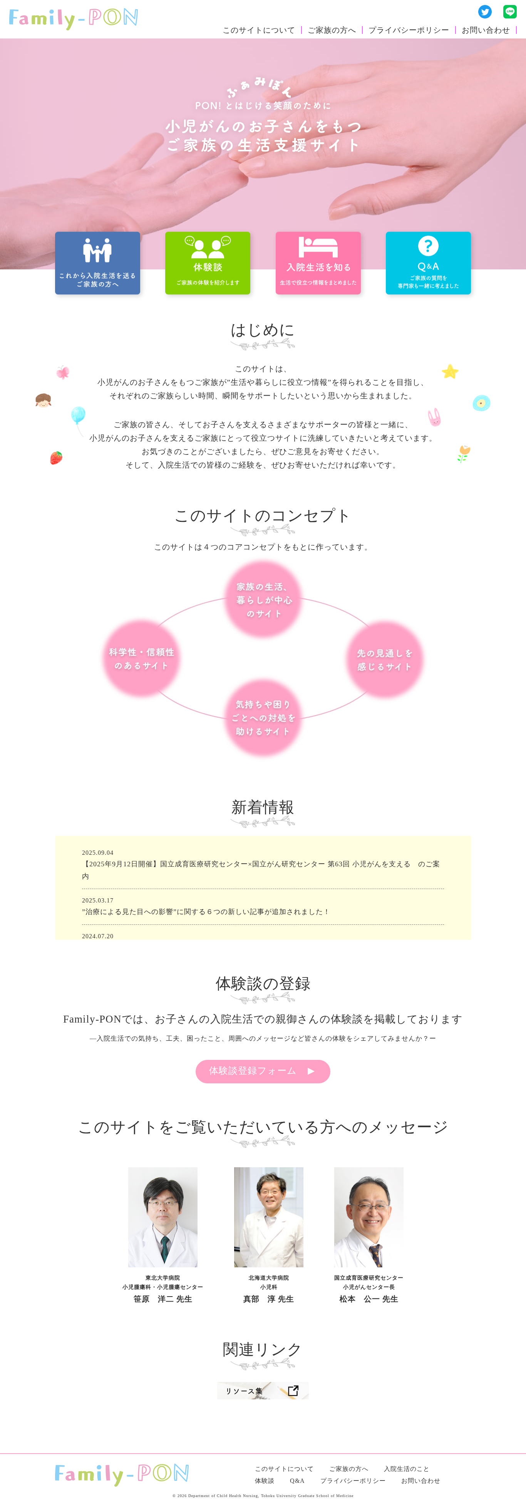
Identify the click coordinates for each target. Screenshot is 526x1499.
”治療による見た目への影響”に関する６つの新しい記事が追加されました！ (206, 912)
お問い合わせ (486, 30)
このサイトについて (259, 30)
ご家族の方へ (332, 30)
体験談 (265, 1480)
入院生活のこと (407, 1469)
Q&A (297, 1480)
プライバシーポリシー (409, 30)
